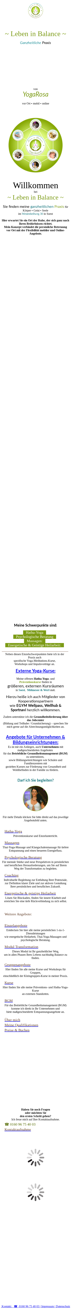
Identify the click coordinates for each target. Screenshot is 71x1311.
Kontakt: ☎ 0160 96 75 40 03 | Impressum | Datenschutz (35, 1306)
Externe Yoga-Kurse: (36, 671)
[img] (36, 10)
